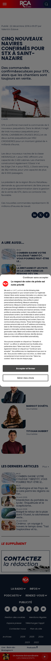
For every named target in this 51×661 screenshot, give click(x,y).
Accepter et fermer (25, 368)
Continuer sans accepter (35, 277)
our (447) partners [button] (17, 290)
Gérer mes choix (25, 377)
